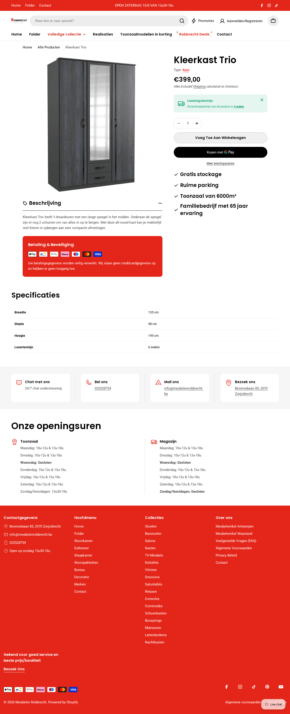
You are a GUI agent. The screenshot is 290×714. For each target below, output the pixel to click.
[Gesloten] (262, 100)
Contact (45, 5)
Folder (30, 5)
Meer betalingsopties (220, 163)
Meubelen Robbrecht (30, 702)
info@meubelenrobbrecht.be (31, 535)
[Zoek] (182, 21)
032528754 (103, 388)
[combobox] (109, 20)
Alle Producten (49, 47)
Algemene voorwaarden (243, 702)
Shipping (199, 86)
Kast (186, 70)
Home (16, 5)
